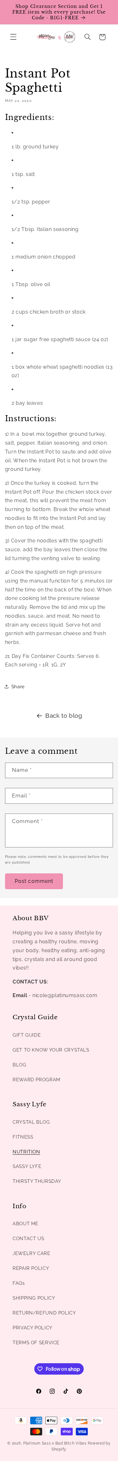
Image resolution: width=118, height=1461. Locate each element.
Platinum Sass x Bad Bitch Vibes (55, 1443)
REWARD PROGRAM (36, 1079)
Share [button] (18, 686)
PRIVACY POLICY (33, 1327)
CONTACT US (28, 1238)
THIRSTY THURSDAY (37, 1181)
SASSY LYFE (27, 1166)
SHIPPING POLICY (34, 1298)
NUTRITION (26, 1151)
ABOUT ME (25, 1223)
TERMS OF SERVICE (36, 1342)
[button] (13, 37)
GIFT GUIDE (27, 1035)
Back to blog (63, 715)
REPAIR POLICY (31, 1268)
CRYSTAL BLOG (31, 1122)
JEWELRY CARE (31, 1253)
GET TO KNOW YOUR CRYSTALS (51, 1049)
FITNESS (23, 1136)
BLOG (19, 1064)
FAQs (19, 1283)
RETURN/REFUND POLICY (44, 1312)
